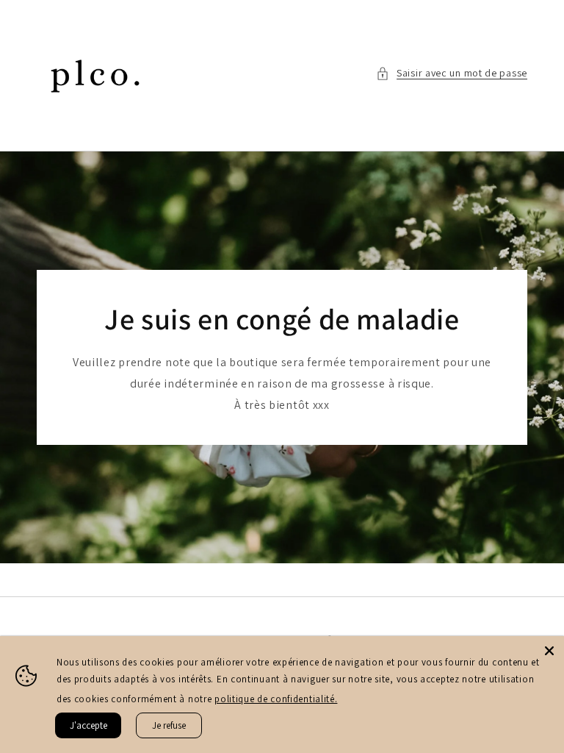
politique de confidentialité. (275, 699)
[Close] (549, 650)
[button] (451, 73)
